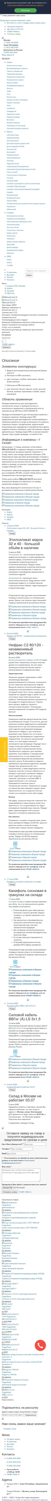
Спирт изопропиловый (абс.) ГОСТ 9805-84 (19, 1227)
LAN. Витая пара (13, 135)
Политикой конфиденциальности (18, 1161)
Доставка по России (15, 29)
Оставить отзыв (9, 1428)
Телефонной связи (13, 198)
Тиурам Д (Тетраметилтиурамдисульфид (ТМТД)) (22, 1278)
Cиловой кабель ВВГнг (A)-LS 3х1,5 (21, 1004)
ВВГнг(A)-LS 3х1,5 (16, 1028)
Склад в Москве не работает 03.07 (21, 1085)
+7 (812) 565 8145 (11, 47)
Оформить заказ (24, 20)
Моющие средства (13, 122)
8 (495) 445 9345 (13, 1465)
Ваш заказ (7, 1166)
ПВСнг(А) (10, 293)
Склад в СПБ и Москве (16, 286)
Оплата (10, 277)
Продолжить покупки (8, 20)
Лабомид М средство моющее (14, 1384)
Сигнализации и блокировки (16, 175)
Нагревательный (13, 155)
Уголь (9, 105)
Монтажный (11, 152)
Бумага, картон (12, 233)
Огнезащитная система (15, 216)
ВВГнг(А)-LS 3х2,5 (9, 1329)
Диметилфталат (8, 1207)
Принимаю (25, 10)
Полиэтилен (11, 236)
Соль (8, 94)
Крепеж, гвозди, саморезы (16, 242)
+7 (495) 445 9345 (11, 42)
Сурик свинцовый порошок (13, 1268)
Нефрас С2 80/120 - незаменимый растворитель (27, 634)
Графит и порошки (13, 103)
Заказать (6, 347)
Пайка (9, 91)
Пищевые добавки (13, 117)
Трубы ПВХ (10, 244)
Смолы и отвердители (15, 71)
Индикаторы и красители (16, 77)
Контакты (10, 279)
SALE (9, 256)
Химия (9, 62)
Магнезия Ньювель (9, 1258)
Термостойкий (12, 201)
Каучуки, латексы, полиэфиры (17, 100)
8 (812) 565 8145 (13, 1462)
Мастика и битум (13, 227)
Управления (11, 206)
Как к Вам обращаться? (13, 1144)
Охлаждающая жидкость (15, 85)
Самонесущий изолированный (17, 166)
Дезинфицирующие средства (17, 68)
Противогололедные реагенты (17, 128)
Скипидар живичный (10, 1238)
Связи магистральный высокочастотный (21, 169)
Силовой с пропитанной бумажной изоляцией (23, 189)
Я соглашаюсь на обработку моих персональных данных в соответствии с (25, 1160)
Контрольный (11, 149)
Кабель (10, 131)
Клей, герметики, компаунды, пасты (19, 221)
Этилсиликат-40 (15, 578)
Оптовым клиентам (15, 26)
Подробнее (6, 1205)
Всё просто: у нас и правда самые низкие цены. (26, 22)
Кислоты (10, 88)
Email (4, 1153)
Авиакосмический (13, 138)
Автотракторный (13, 140)
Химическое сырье (13, 114)
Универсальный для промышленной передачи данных (26, 203)
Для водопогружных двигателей (18, 143)
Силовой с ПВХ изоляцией (16, 186)
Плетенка (10, 161)
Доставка (10, 274)
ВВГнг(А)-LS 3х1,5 (9, 1319)
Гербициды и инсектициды (16, 125)
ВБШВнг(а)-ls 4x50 (9, 1339)
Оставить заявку (13, 34)
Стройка (10, 212)
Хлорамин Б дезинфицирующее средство (19, 1217)
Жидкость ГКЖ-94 (9, 1374)
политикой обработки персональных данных (25, 5)
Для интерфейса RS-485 (15, 146)
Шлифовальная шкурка (15, 250)
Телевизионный (12, 195)
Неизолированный (13, 158)
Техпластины (11, 97)
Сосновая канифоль (17, 901)
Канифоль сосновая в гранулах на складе (24, 880)
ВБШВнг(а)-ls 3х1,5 (9, 1349)
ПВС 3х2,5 (6, 1309)
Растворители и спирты (15, 80)
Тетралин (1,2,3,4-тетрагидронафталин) (18, 1298)
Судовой (10, 192)
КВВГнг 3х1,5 (7, 1394)
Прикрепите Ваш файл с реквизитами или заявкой (24, 1184)
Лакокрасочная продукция (16, 219)
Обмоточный (11, 209)
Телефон (6, 1149)
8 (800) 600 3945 (10, 52)
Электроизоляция (13, 224)
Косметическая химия (14, 65)
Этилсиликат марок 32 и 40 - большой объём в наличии (26, 528)
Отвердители (11, 111)
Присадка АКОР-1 (9, 1288)
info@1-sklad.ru (13, 31)
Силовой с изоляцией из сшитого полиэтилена (23, 183)
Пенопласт (11, 239)
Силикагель (11, 108)
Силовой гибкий (12, 181)
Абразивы (10, 253)
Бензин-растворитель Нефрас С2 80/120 (25, 660)
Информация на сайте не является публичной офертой (24, 1500)
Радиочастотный (13, 163)
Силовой (10, 178)
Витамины (10, 120)
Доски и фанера (12, 247)
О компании (12, 272)
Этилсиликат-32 (15, 554)
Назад (12, 533)
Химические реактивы (14, 74)
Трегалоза (6, 1248)
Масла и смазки (12, 83)
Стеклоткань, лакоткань (15, 230)
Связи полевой (12, 172)
